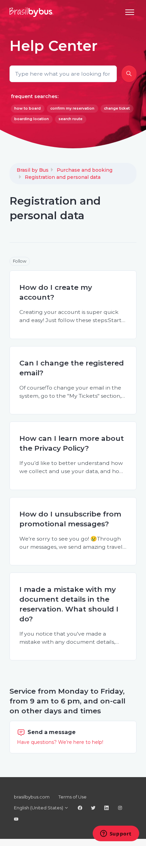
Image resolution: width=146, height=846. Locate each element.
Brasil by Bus (33, 170)
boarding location (31, 119)
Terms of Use (72, 797)
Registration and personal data (63, 177)
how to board (27, 108)
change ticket (117, 108)
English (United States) (39, 807)
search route (70, 119)
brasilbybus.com (32, 797)
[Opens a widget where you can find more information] (115, 834)
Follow (19, 261)
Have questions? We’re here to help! (60, 742)
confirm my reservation (72, 108)
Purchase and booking (84, 170)
